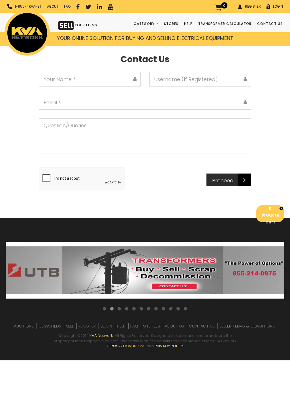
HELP (188, 23)
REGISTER (253, 6)
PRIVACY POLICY (169, 346)
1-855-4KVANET (28, 6)
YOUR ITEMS (85, 25)
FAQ (67, 6)
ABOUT (52, 6)
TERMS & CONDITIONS (126, 346)
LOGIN (278, 6)
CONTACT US (270, 23)
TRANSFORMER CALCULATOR (224, 23)
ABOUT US (174, 326)
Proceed (223, 180)
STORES (171, 23)
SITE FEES (151, 326)
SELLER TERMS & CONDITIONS (247, 326)
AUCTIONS (24, 326)
